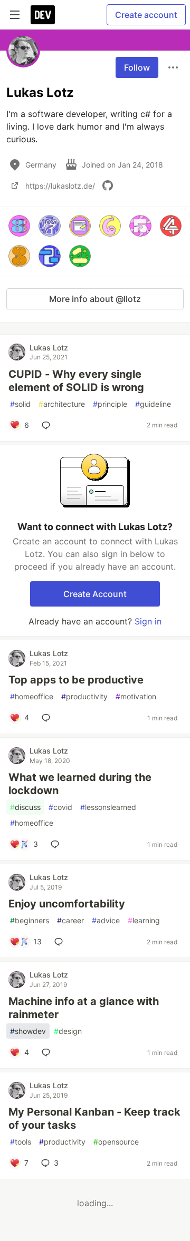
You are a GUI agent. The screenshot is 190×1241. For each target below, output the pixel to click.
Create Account (95, 594)
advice (106, 920)
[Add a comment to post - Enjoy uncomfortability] (60, 941)
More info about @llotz (95, 299)
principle (110, 403)
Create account (146, 14)
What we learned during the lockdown (79, 784)
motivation (136, 696)
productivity (84, 696)
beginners (29, 920)
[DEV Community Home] (43, 14)
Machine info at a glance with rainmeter (83, 1008)
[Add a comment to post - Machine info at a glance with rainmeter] (48, 1052)
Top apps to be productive (76, 679)
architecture (62, 403)
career (70, 920)
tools (20, 1141)
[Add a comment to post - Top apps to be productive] (48, 717)
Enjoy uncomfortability (66, 903)
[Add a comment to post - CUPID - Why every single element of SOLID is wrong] (48, 425)
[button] (19, 226)
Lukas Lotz (49, 347)
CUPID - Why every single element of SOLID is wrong (76, 381)
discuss (25, 807)
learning (144, 920)
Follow (137, 67)
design (68, 1031)
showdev (28, 1031)
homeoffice (31, 696)
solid (20, 403)
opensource (116, 1141)
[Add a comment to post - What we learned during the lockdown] (57, 844)
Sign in (148, 621)
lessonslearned (108, 807)
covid (60, 807)
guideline (153, 403)
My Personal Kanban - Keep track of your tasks (94, 1118)
